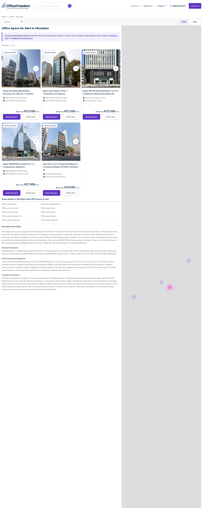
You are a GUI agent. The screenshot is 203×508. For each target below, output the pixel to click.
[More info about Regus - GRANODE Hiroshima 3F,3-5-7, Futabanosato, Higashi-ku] (21, 159)
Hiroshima (19, 17)
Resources (148, 6)
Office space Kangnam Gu (50, 204)
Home (4, 17)
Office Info (30, 117)
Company (161, 6)
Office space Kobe (48, 208)
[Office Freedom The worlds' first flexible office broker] (16, 6)
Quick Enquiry (12, 117)
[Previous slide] (6, 68)
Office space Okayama (49, 220)
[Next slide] (36, 68)
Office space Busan (9, 204)
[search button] (70, 6)
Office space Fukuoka (10, 212)
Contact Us (195, 6)
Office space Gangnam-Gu (12, 216)
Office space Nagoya (48, 216)
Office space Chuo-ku (10, 208)
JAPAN (11, 17)
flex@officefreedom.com (22, 38)
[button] (134, 297)
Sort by (7, 22)
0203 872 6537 (179, 6)
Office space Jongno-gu (11, 220)
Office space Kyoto (48, 212)
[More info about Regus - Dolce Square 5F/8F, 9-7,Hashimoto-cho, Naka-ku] (61, 86)
